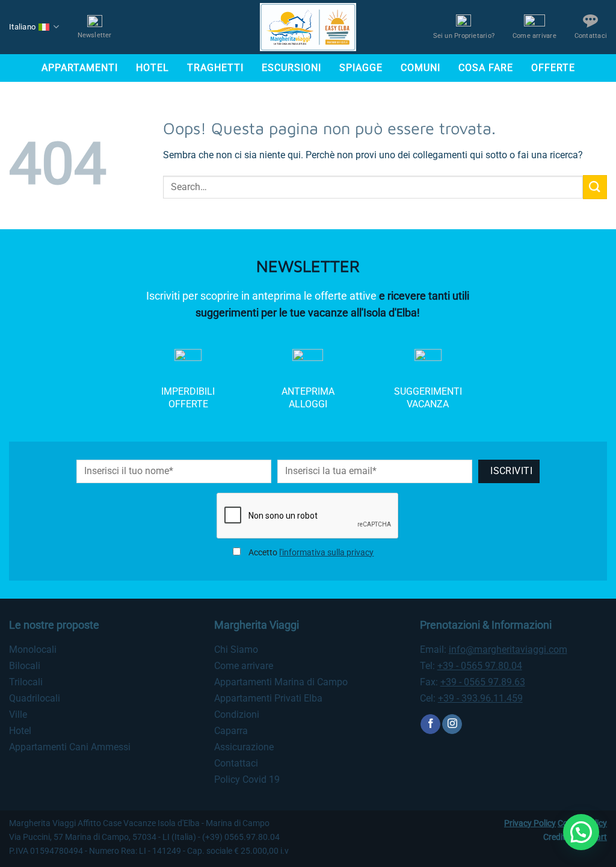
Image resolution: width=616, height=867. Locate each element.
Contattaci (236, 763)
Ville (18, 714)
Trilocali (26, 682)
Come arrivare (243, 665)
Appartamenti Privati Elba (268, 698)
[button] (581, 832)
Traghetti (215, 67)
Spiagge (361, 67)
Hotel (152, 67)
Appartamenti (80, 67)
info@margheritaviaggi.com (508, 649)
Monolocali (33, 649)
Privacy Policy (530, 823)
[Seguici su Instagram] (452, 724)
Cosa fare (485, 67)
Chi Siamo (236, 649)
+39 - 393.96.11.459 (480, 698)
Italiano (22, 26)
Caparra (231, 730)
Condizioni (236, 714)
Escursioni (291, 67)
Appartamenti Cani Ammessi (70, 747)
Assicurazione (244, 747)
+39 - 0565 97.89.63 (482, 682)
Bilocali (24, 665)
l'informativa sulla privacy (326, 553)
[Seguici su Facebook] (430, 724)
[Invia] (595, 187)
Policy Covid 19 (247, 779)
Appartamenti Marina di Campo (281, 682)
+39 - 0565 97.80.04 (479, 665)
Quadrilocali (34, 698)
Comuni (420, 67)
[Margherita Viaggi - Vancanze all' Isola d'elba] (308, 27)
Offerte (553, 67)
